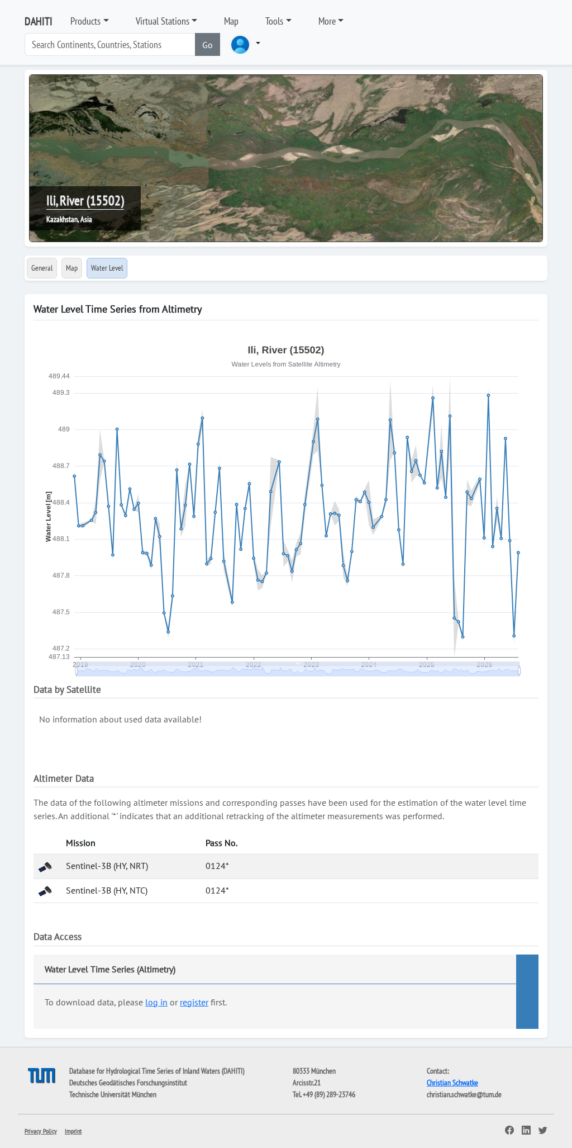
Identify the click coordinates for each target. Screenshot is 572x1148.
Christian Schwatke (452, 1083)
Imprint (73, 1131)
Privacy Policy (41, 1131)
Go (207, 44)
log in (156, 1002)
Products (85, 21)
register (194, 1002)
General (42, 268)
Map (231, 21)
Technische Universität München (112, 1094)
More (327, 21)
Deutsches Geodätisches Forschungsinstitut (128, 1083)
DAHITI (39, 21)
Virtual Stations (162, 21)
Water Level (107, 268)
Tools (274, 21)
